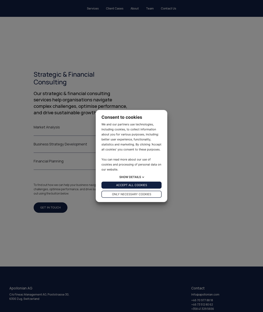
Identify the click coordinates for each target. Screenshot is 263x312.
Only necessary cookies (131, 194)
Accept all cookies (131, 185)
